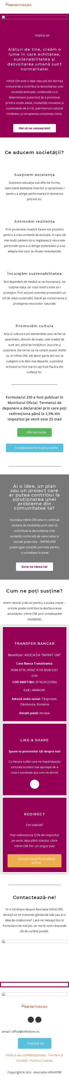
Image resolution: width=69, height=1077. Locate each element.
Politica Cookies (41, 1060)
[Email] (38, 1020)
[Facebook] (34, 784)
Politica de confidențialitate (26, 1055)
